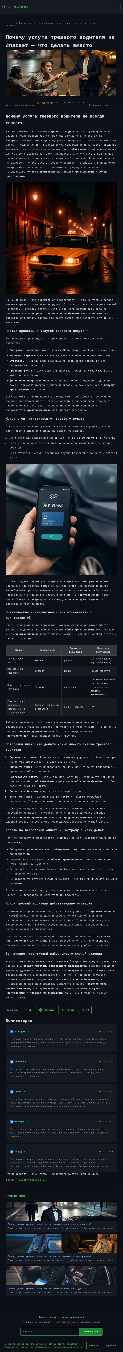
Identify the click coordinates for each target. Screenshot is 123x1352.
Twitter (70, 1010)
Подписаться (91, 1331)
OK (87, 1010)
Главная (10, 25)
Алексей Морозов (24, 105)
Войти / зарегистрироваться (26, 1179)
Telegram (48, 1010)
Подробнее (110, 1345)
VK (30, 1010)
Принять (93, 1345)
